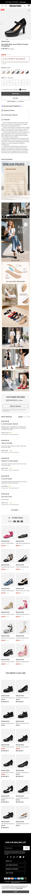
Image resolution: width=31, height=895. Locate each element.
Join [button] (26, 848)
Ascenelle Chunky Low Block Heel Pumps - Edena (13, 746)
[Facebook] (8, 857)
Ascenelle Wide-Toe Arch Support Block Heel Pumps (13, 772)
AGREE (15, 891)
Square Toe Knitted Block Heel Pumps (8, 543)
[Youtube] (20, 857)
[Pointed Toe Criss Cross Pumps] (8, 603)
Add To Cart (15, 93)
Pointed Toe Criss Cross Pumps (8, 614)
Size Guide (10, 77)
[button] (2, 6)
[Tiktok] (14, 857)
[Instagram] (11, 857)
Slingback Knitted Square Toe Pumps (8, 590)
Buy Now (15, 98)
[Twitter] (23, 857)
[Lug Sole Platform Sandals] (8, 651)
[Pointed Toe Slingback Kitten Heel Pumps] (23, 556)
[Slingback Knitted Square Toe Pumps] (8, 580)
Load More (14, 510)
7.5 (21, 81)
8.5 (4, 84)
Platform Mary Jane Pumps (22, 590)
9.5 (15, 84)
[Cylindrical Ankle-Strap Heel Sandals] (23, 603)
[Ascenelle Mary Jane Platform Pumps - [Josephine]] (3, 72)
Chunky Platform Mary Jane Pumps (10, 697)
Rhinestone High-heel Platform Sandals (23, 661)
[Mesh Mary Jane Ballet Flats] (23, 532)
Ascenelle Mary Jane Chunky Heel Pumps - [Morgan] (14, 798)
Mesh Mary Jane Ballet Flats (23, 543)
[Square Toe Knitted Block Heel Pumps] (8, 532)
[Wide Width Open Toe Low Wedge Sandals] (8, 556)
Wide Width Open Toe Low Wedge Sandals (8, 567)
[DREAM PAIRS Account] (25, 6)
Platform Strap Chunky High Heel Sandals (8, 638)
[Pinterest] (17, 857)
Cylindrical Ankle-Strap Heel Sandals (23, 614)
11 (27, 84)
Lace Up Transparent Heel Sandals (23, 638)
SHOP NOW (15, 2)
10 (21, 84)
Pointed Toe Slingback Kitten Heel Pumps (23, 567)
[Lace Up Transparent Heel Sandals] (23, 627)
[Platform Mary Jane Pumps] (23, 580)
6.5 (9, 81)
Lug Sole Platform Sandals (7, 661)
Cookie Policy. (19, 888)
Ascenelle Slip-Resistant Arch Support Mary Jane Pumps (15, 823)
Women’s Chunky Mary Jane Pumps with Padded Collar (14, 723)
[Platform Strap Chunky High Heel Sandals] (8, 627)
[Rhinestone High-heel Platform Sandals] (23, 651)
